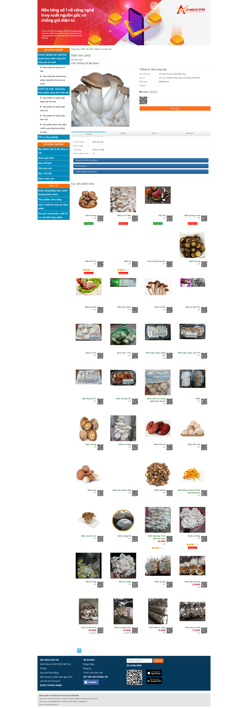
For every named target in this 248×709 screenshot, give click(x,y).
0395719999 (72, 701)
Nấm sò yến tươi (88, 536)
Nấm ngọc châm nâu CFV (189, 353)
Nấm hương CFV (123, 398)
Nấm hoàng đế (124, 536)
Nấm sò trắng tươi (122, 627)
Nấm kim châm (124, 307)
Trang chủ (75, 49)
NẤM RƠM (153, 92)
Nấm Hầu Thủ (194, 444)
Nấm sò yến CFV (193, 307)
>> (94, 650)
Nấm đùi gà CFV (89, 398)
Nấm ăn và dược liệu (103, 49)
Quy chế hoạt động (49, 672)
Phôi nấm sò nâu (192, 627)
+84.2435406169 (54, 701)
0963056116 (82, 701)
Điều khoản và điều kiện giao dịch (56, 676)
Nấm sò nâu (160, 581)
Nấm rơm (92, 490)
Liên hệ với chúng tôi (50, 681)
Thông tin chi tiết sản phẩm (86, 160)
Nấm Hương (159, 490)
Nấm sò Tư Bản (124, 215)
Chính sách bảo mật (93, 672)
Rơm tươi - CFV (124, 353)
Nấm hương (90, 215)
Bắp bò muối (90, 307)
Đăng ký (87, 668)
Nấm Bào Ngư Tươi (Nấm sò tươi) (156, 537)
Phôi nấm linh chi (192, 581)
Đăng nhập (88, 664)
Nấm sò (127, 261)
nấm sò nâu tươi (88, 627)
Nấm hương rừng (192, 215)
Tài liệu (43, 668)
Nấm (198, 398)
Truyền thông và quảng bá (86, 172)
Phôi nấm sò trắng (157, 627)
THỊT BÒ (161, 215)
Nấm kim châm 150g (122, 490)
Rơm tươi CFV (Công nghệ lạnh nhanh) (156, 399)
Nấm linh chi (90, 261)
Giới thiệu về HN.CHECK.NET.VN (55, 664)
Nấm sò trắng (125, 444)
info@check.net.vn (51, 704)
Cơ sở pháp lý (81, 166)
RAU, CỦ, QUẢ (87, 49)
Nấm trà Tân (160, 307)
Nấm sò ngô (91, 581)
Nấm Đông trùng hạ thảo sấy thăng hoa (189, 491)
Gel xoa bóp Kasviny (156, 261)
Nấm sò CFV (91, 353)
